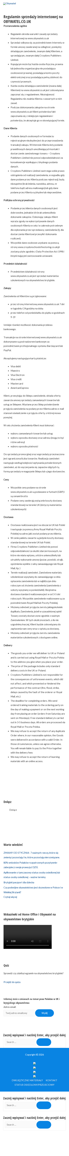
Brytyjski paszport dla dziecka (19, 882)
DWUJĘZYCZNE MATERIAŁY (27, 1080)
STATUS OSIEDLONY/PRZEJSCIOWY (34, 1084)
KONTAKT (51, 1080)
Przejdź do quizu (12, 982)
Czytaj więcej (10, 897)
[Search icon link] (17, 2)
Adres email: (10, 1007)
